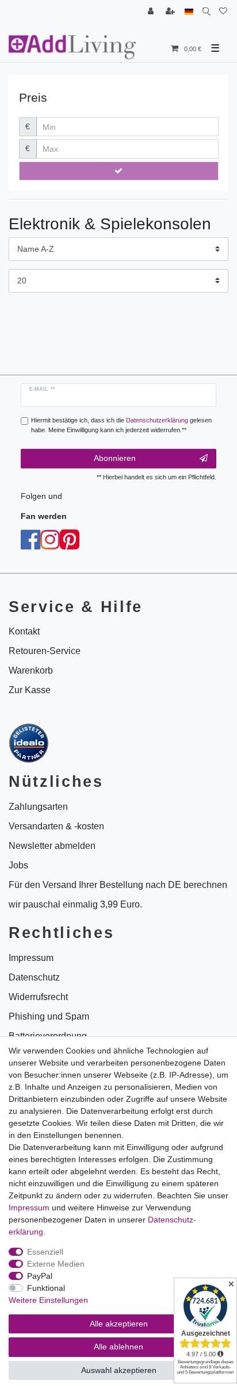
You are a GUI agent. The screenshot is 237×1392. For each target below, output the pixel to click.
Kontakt (24, 631)
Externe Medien (56, 1263)
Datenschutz (34, 977)
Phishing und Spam (49, 1016)
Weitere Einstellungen (48, 1300)
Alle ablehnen (118, 1346)
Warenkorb (31, 670)
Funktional (46, 1288)
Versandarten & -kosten (56, 826)
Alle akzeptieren (119, 1323)
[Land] (189, 12)
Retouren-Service (45, 651)
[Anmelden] (152, 12)
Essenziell (45, 1251)
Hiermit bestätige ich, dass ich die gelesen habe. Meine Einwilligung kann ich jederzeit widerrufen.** (121, 425)
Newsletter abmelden (52, 846)
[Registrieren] (171, 12)
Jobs (18, 865)
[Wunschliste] (223, 12)
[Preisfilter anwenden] (119, 171)
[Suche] (206, 12)
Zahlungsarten (38, 807)
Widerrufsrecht (38, 997)
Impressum (29, 1207)
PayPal (39, 1276)
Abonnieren (115, 458)
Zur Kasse (30, 690)
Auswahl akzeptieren (118, 1370)
